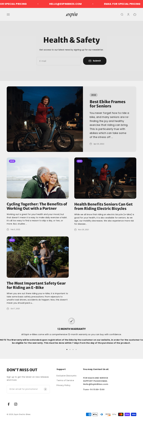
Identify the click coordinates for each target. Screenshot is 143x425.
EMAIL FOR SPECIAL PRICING (115, 4)
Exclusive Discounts (66, 375)
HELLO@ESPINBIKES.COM (58, 4)
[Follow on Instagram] (16, 404)
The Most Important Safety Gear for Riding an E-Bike (36, 285)
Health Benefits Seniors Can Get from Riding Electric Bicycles (103, 206)
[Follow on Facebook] (8, 404)
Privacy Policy (63, 385)
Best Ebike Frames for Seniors (107, 104)
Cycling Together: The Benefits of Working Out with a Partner (37, 206)
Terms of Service (65, 380)
